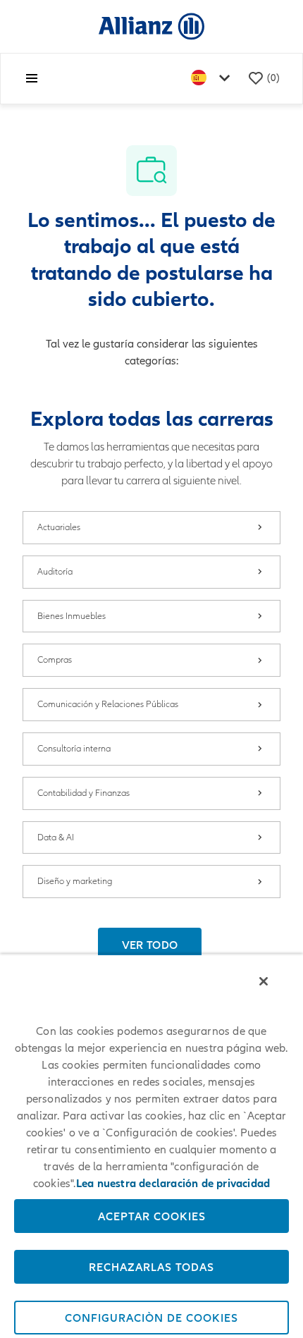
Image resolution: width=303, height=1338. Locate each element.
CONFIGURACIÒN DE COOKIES (151, 1317)
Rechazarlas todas (151, 1266)
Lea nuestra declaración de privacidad (173, 1184)
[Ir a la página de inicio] (151, 25)
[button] (150, 945)
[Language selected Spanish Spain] (213, 79)
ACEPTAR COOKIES (152, 1216)
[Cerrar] (263, 981)
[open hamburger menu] (31, 78)
